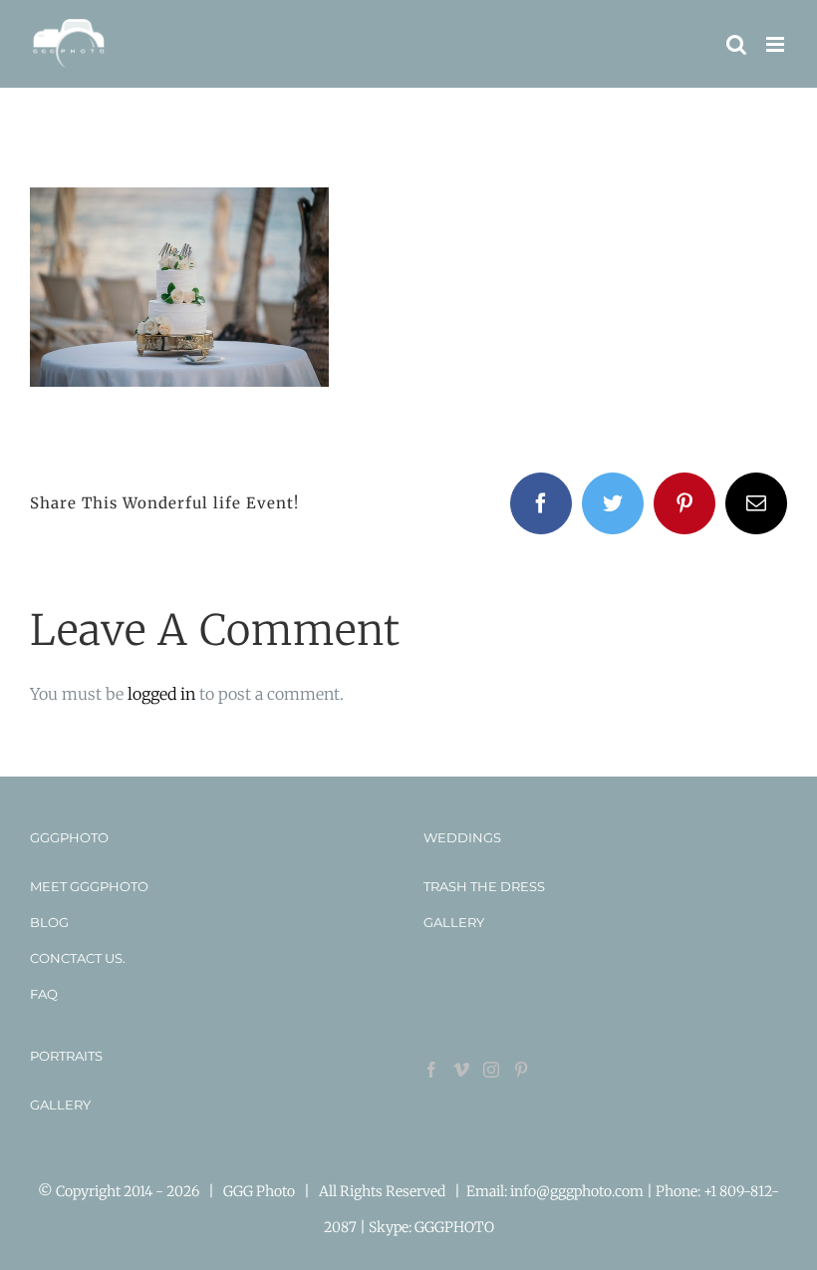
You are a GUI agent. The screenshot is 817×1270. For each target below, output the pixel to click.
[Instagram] (491, 1070)
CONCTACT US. (78, 958)
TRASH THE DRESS (484, 886)
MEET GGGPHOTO (89, 886)
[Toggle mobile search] (736, 44)
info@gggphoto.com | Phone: (606, 1191)
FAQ (44, 994)
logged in (161, 694)
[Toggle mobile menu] (776, 44)
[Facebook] (431, 1070)
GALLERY (453, 922)
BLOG (49, 922)
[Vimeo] (461, 1070)
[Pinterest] (521, 1070)
